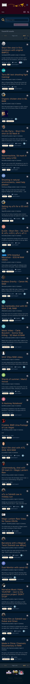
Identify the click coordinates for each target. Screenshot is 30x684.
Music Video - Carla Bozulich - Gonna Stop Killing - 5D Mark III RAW (13, 332)
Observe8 (4, 79)
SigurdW (4, 103)
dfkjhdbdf (4, 311)
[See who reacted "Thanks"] (20, 62)
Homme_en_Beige (6, 187)
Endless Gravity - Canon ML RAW (15, 282)
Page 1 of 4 (15, 35)
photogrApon (5, 570)
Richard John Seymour (8, 648)
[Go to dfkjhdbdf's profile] (3, 302)
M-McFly (4, 262)
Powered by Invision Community (15, 681)
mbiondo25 (5, 136)
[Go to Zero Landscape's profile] (3, 326)
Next (24, 35)
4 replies (17, 167)
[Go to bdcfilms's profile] (3, 399)
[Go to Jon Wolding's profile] (3, 421)
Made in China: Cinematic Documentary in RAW (14, 644)
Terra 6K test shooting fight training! (15, 75)
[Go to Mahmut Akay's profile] (3, 463)
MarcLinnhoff (5, 599)
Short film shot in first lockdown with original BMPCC (12, 50)
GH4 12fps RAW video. (12, 357)
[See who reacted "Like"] (21, 62)
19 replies (18, 367)
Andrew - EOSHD (6, 523)
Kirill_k (3, 384)
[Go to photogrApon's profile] (3, 563)
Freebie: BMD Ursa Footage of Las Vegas (15, 426)
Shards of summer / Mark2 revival (14, 380)
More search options (21, 24)
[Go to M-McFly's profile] (3, 251)
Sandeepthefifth (6, 55)
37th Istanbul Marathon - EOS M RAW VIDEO (13, 257)
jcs (2, 452)
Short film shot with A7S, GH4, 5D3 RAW (13, 448)
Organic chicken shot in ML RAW (14, 100)
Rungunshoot (5, 499)
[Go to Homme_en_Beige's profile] (3, 175)
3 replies (15, 194)
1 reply (15, 62)
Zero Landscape (6, 337)
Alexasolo (4, 286)
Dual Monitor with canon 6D (15, 567)
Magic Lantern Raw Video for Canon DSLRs (14, 520)
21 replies (17, 218)
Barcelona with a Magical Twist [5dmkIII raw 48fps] (14, 544)
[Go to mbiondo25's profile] (3, 127)
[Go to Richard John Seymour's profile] (3, 639)
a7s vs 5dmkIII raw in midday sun (12, 495)
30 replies (16, 531)
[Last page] (28, 36)
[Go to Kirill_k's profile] (3, 375)
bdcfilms (4, 405)
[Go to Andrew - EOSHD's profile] (3, 514)
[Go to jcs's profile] (3, 443)
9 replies (17, 318)
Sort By (26, 38)
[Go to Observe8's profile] (3, 70)
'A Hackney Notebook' (12, 403)
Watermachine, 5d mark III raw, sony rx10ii (14, 156)
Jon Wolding (5, 430)
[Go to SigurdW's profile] (3, 94)
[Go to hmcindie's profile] (3, 151)
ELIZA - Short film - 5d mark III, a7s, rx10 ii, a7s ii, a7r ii (15, 232)
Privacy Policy (18, 678)
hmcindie (4, 160)
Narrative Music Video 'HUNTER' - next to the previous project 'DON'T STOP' (13, 593)
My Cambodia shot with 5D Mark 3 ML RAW (14, 307)
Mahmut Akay (5, 475)
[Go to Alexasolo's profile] (3, 277)
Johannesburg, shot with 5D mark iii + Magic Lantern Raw (15, 470)
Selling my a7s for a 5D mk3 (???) (15, 207)
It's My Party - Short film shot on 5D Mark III (13, 132)
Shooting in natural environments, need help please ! (13, 182)
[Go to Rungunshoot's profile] (3, 490)
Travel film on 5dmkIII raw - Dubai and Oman (15, 620)
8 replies (17, 455)
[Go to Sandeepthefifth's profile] (3, 43)
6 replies (18, 143)
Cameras (22, 55)
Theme (10, 678)
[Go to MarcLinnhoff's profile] (3, 585)
